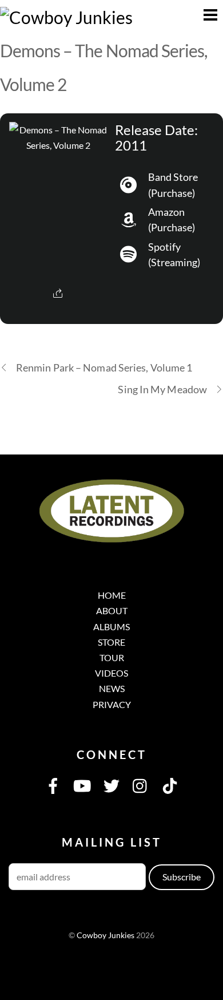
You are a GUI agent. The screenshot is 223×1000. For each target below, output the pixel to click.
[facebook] (53, 784)
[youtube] (82, 784)
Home (112, 595)
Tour (111, 657)
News (112, 688)
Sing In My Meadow (162, 389)
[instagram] (140, 784)
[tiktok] (170, 784)
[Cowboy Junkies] (66, 17)
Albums (111, 626)
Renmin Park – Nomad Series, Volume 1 (104, 367)
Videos (111, 672)
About (112, 610)
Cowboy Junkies (105, 935)
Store (111, 642)
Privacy (112, 704)
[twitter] (111, 784)
